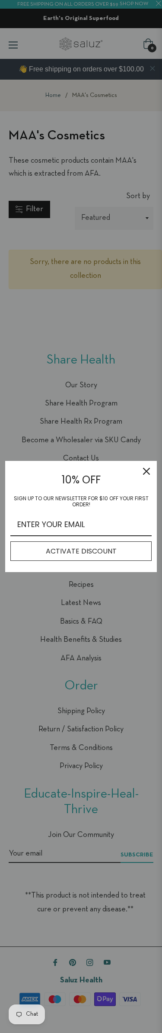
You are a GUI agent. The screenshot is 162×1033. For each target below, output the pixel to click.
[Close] (146, 471)
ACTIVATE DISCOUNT (81, 551)
